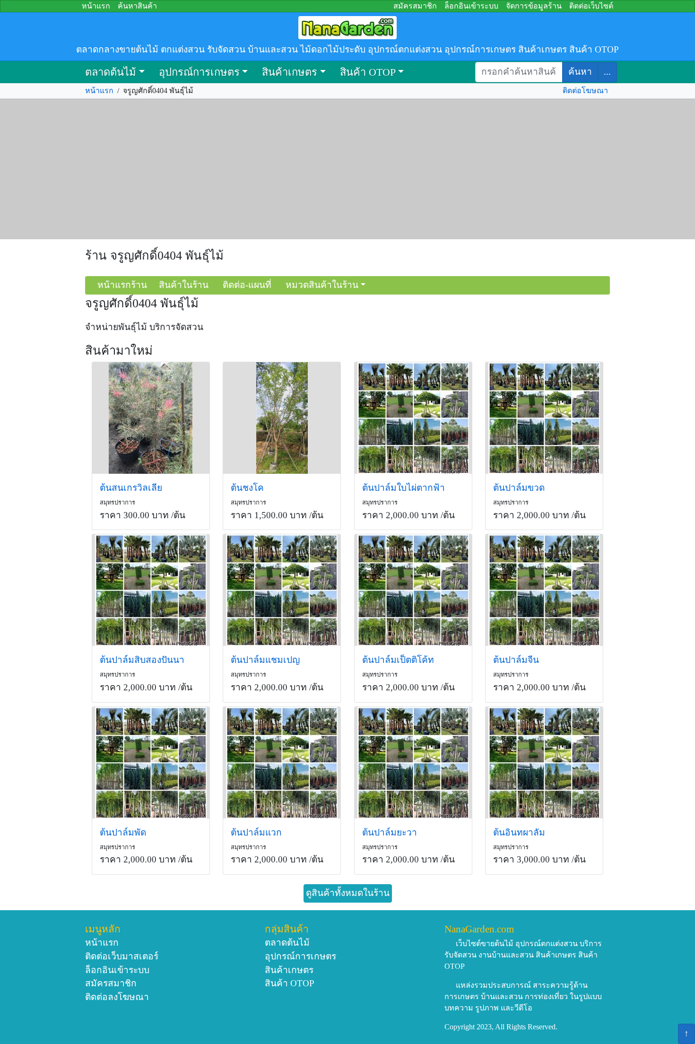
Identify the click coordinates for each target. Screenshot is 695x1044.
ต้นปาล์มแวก (256, 832)
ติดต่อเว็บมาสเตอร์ (121, 956)
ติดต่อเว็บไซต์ (591, 6)
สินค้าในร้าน (183, 285)
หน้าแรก (96, 6)
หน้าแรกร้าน (122, 285)
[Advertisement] (347, 169)
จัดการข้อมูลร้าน (534, 6)
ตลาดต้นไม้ (110, 72)
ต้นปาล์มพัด (123, 832)
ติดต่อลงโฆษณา (117, 997)
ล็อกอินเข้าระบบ (471, 6)
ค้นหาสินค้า (137, 6)
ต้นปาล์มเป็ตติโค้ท (398, 660)
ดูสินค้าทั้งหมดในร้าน (348, 893)
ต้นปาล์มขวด (519, 488)
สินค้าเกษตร (289, 72)
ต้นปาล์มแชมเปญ (265, 660)
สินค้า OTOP (368, 72)
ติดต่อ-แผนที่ (247, 285)
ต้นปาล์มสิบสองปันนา (142, 660)
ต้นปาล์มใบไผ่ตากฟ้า (403, 488)
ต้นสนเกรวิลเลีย (131, 488)
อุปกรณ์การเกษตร (199, 72)
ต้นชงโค (247, 488)
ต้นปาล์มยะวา (389, 832)
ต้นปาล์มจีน (516, 660)
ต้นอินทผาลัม (519, 832)
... (607, 72)
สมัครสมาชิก (415, 6)
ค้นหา (580, 72)
